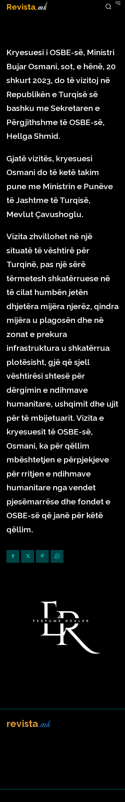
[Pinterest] (42, 556)
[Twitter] (27, 556)
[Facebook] (12, 556)
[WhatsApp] (57, 556)
